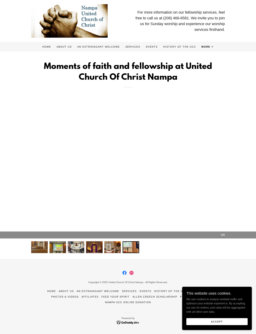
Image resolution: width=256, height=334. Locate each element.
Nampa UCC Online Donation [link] (128, 302)
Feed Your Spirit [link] (115, 296)
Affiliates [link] (90, 296)
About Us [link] (64, 46)
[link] (69, 20)
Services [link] (132, 46)
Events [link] (152, 46)
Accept (217, 321)
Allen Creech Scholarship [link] (155, 296)
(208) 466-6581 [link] (176, 18)
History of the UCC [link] (179, 46)
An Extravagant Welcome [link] (98, 46)
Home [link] (46, 46)
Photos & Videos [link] (65, 296)
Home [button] (51, 291)
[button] (207, 47)
